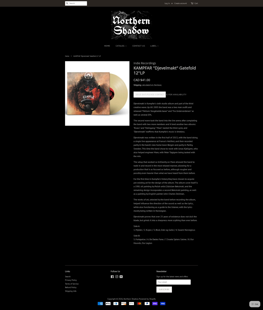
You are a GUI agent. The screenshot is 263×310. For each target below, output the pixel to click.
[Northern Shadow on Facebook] (112, 277)
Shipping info (70, 291)
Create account (180, 3)
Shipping (137, 85)
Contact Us (138, 46)
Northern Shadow (131, 299)
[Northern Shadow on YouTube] (121, 277)
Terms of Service (71, 284)
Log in (167, 3)
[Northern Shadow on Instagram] (116, 277)
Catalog (120, 46)
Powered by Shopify (147, 299)
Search (68, 276)
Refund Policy (70, 287)
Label (153, 46)
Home (107, 46)
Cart (196, 3)
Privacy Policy (71, 280)
